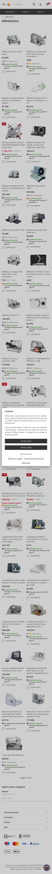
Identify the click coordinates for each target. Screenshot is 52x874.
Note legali (26, 463)
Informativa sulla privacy (34, 458)
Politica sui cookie (15, 458)
